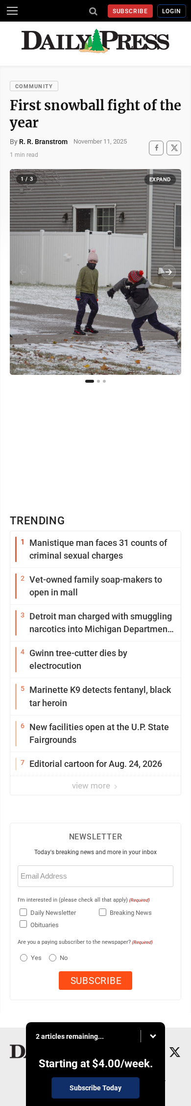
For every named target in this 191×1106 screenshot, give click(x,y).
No (64, 957)
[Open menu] (12, 11)
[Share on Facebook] (156, 148)
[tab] (89, 381)
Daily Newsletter (53, 912)
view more (92, 785)
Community (34, 86)
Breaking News (131, 912)
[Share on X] (173, 148)
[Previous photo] (22, 272)
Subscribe (130, 11)
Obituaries (44, 925)
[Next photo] (168, 272)
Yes (35, 957)
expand (160, 179)
